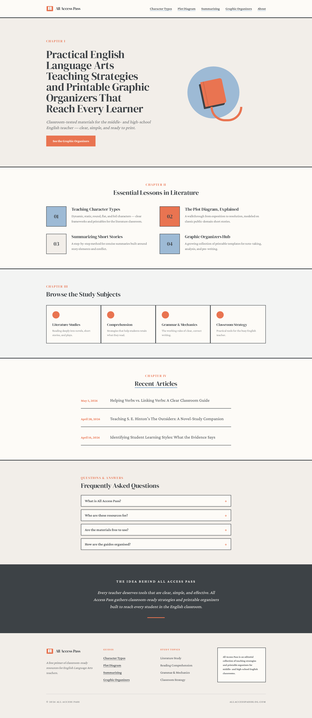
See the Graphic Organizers (71, 141)
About (262, 8)
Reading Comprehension (176, 665)
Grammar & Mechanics (175, 672)
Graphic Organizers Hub (207, 237)
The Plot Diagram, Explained (212, 209)
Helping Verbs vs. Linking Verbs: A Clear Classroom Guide (160, 400)
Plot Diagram (187, 8)
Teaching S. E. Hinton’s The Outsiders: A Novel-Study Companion (167, 418)
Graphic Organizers (239, 8)
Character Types (161, 8)
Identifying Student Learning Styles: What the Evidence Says (162, 437)
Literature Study (170, 658)
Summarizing (210, 8)
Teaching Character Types (96, 209)
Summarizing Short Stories (97, 237)
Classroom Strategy (172, 680)
